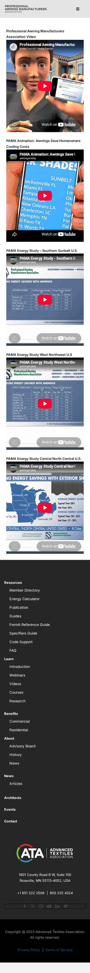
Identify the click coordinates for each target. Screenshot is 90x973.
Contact (10, 821)
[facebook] (25, 906)
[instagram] (41, 906)
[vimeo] (65, 906)
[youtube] (49, 906)
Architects (12, 798)
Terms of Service (58, 950)
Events (10, 809)
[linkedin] (57, 906)
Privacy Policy (29, 950)
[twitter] (33, 906)
